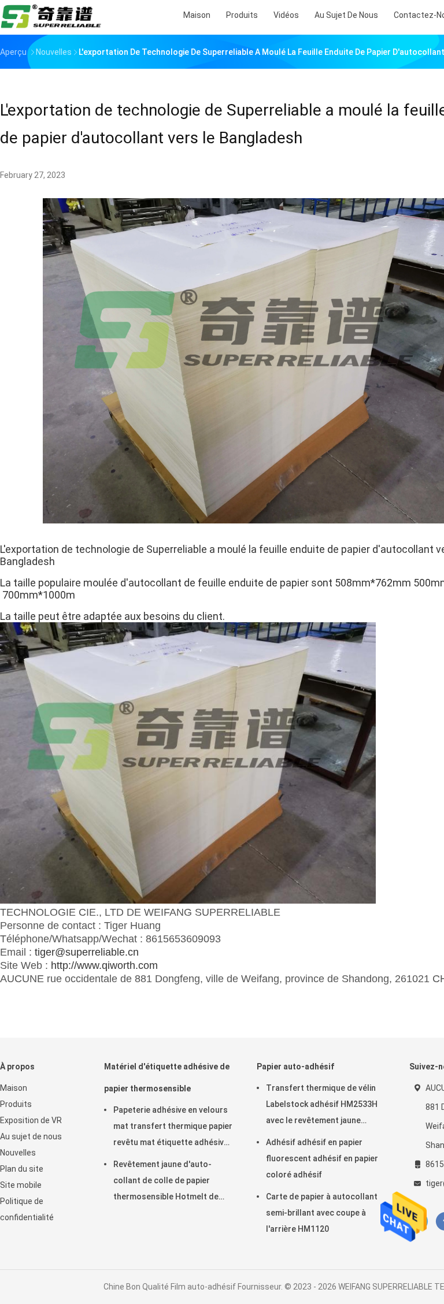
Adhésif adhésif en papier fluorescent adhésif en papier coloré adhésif (322, 1158)
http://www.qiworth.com (104, 965)
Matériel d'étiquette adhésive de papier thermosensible (167, 1077)
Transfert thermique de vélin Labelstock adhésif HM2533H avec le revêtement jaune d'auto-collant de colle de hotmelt (322, 1105)
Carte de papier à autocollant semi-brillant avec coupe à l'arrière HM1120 (322, 1213)
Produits (16, 1104)
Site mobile (21, 1185)
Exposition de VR (31, 1120)
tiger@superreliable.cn (87, 952)
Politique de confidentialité (27, 1209)
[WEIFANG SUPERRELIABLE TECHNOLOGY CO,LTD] (51, 17)
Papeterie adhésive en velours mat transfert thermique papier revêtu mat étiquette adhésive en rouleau (172, 1127)
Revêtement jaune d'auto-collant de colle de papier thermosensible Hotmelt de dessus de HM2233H (166, 1182)
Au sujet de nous (31, 1136)
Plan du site (21, 1168)
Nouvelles (18, 1152)
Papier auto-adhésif (295, 1066)
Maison (13, 1088)
